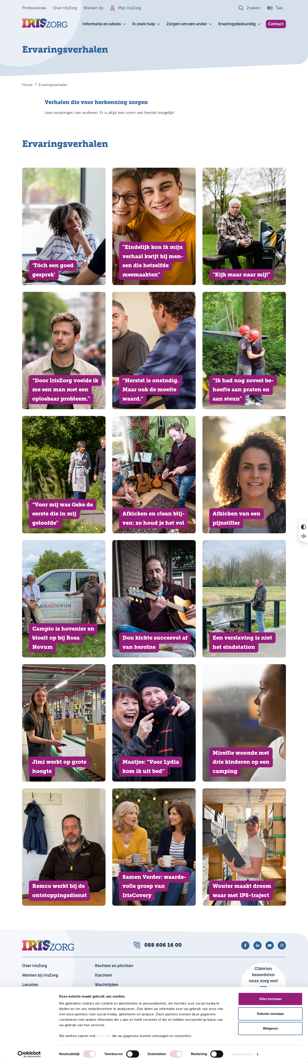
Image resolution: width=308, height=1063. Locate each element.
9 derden (104, 1036)
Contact (276, 24)
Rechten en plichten (114, 965)
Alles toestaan (270, 999)
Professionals (34, 8)
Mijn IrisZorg (129, 8)
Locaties (30, 984)
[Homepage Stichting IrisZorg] (44, 23)
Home (27, 85)
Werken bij (93, 8)
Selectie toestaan (270, 1014)
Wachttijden (106, 984)
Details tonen (242, 1054)
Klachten (103, 975)
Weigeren (270, 1028)
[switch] (132, 1054)
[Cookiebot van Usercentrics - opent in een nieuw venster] (29, 1054)
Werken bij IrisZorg (40, 975)
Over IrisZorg (65, 8)
